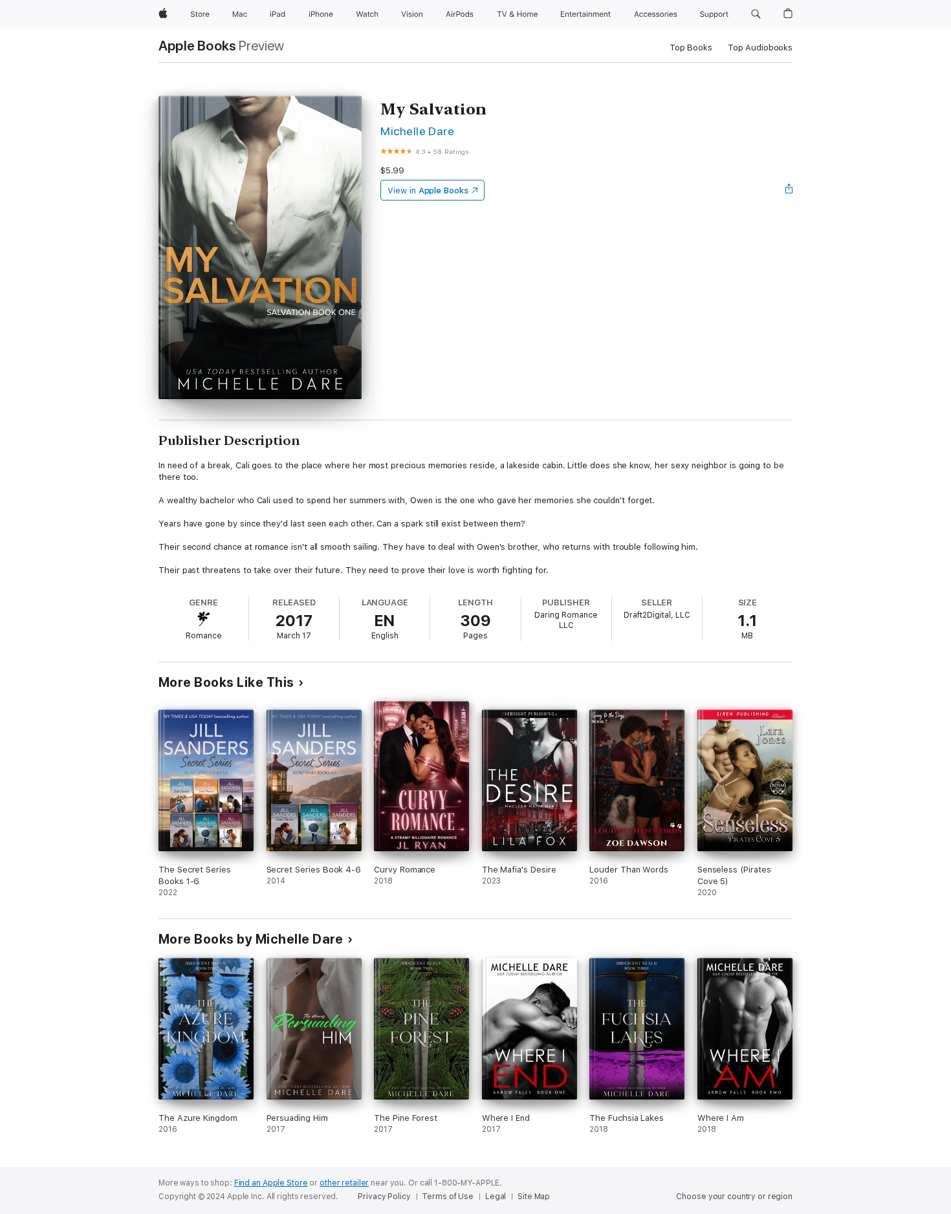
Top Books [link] (691, 47)
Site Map (534, 1196)
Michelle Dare (417, 131)
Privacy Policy (384, 1196)
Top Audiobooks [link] (760, 47)
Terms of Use (448, 1196)
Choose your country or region (734, 1196)
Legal (495, 1196)
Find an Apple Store (271, 1182)
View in (428, 190)
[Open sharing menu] (789, 190)
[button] (756, 14)
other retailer (344, 1182)
